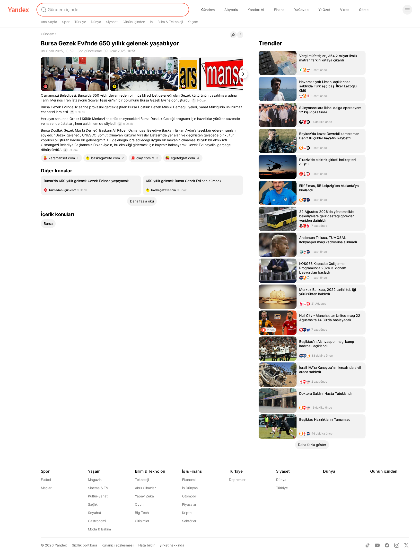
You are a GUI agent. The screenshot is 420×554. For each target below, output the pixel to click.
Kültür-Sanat (98, 496)
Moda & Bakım (99, 529)
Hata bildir (146, 545)
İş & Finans (192, 471)
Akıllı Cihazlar (145, 488)
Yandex (61, 545)
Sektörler (189, 521)
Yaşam (193, 22)
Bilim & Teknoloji (170, 22)
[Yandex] (18, 10)
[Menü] (407, 10)
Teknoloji (142, 480)
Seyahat (94, 513)
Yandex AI (256, 10)
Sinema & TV (98, 488)
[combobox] (112, 9)
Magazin (95, 480)
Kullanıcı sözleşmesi (117, 545)
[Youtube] (377, 545)
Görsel (364, 10)
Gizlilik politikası (84, 545)
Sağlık (93, 504)
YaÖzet (324, 10)
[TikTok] (367, 545)
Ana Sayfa (49, 22)
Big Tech (142, 513)
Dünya (96, 22)
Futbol (46, 480)
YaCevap (301, 10)
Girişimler (142, 521)
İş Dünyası (190, 488)
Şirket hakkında (171, 545)
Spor (66, 22)
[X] (406, 545)
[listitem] (91, 185)
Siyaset (112, 22)
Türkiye (80, 22)
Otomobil (189, 496)
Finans (279, 10)
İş (151, 22)
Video (344, 10)
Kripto (187, 513)
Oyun (139, 504)
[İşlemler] (240, 34)
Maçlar (46, 488)
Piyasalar (189, 504)
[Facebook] (387, 545)
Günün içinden (133, 22)
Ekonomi (188, 480)
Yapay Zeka (144, 496)
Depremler (237, 480)
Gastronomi (97, 521)
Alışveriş (231, 10)
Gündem (208, 10)
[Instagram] (396, 545)
